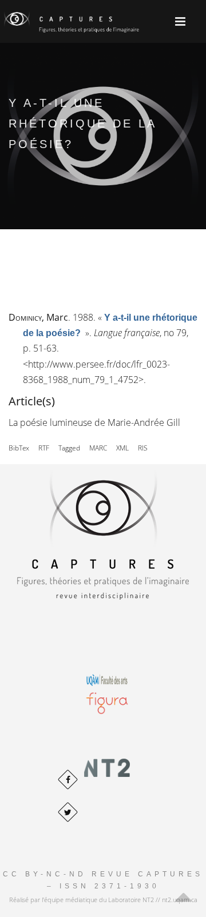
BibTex (19, 448)
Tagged (69, 448)
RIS (143, 448)
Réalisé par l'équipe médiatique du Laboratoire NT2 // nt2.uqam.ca (103, 899)
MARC (98, 448)
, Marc (38, 317)
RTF (43, 448)
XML (122, 448)
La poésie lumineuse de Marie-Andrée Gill (94, 422)
